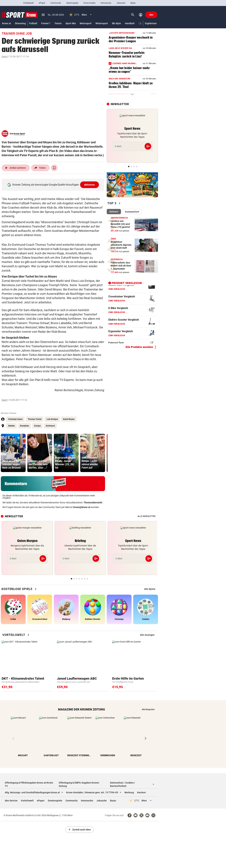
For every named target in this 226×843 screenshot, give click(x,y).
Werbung (129, 792)
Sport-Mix (71, 23)
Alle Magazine (148, 709)
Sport (5, 56)
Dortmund (50, 426)
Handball (130, 23)
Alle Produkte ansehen (139, 347)
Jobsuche (120, 3)
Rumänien (24, 426)
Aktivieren (89, 184)
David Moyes (68, 419)
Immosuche (106, 3)
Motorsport (85, 23)
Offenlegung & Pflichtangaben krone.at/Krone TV (29, 784)
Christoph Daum (15, 419)
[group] (13, 453)
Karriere (141, 792)
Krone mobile (89, 3)
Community (55, 3)
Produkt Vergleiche (127, 282)
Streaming (20, 23)
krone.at (6, 23)
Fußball (33, 23)
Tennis (58, 23)
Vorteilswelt (28, 3)
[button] (140, 23)
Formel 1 (45, 23)
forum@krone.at (81, 507)
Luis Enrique (52, 419)
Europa (37, 426)
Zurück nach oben (79, 829)
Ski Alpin (116, 23)
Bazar (133, 3)
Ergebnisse (151, 23)
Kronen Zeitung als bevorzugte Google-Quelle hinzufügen (53, 184)
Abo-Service (11, 800)
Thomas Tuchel (34, 419)
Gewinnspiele (72, 3)
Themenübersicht (93, 502)
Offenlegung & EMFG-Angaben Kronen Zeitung (79, 784)
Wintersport (101, 23)
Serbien (11, 426)
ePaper (42, 3)
